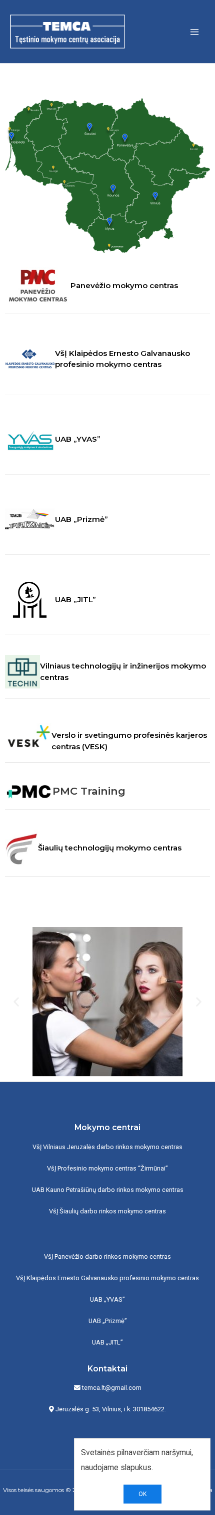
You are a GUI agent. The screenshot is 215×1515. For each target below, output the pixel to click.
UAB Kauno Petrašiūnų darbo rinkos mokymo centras (108, 1189)
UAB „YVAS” (77, 439)
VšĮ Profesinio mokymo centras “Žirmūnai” (107, 1168)
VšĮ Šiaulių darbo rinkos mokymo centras (107, 1211)
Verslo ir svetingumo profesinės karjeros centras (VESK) (129, 740)
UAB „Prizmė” (81, 519)
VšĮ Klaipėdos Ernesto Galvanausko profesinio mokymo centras (122, 358)
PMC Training (89, 791)
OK (142, 1494)
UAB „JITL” (75, 599)
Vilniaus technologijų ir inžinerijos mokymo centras (123, 671)
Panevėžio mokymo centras (124, 285)
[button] (16, 1002)
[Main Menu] (194, 31)
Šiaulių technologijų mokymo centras (110, 847)
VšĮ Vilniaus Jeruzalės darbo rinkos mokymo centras (107, 1147)
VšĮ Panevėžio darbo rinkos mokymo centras (107, 1256)
